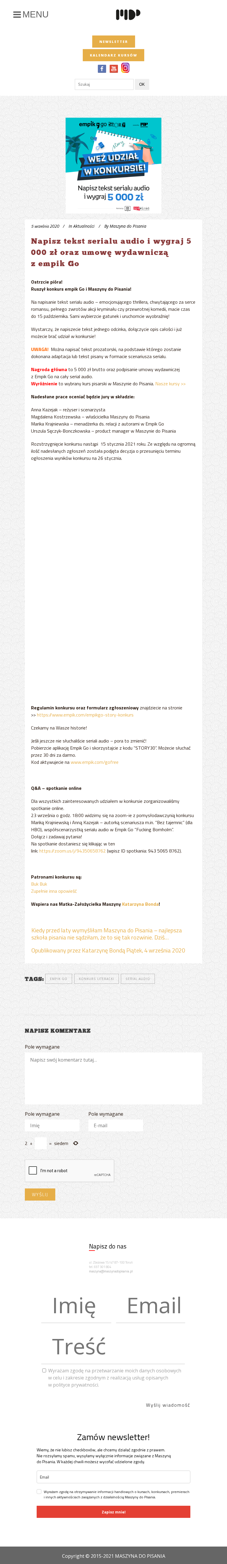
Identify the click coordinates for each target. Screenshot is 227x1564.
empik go (58, 979)
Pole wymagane (42, 1047)
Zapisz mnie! (114, 1512)
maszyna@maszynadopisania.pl (111, 1271)
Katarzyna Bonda (140, 904)
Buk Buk (39, 883)
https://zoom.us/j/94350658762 (72, 850)
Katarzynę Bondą (103, 950)
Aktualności (84, 226)
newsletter (113, 41)
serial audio (138, 979)
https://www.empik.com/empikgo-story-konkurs (85, 714)
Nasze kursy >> (170, 383)
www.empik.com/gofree (95, 762)
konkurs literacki (96, 979)
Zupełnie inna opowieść (54, 891)
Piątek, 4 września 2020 (155, 950)
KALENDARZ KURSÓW (113, 55)
